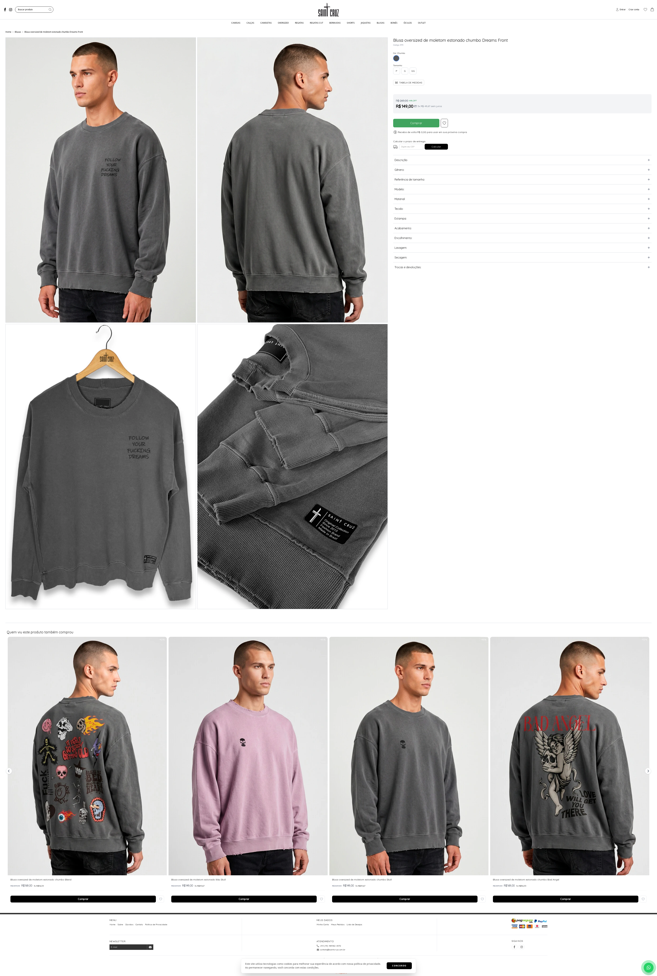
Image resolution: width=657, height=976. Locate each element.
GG (413, 70)
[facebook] (5, 9)
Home (8, 31)
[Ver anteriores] (9, 771)
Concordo (399, 965)
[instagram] (10, 9)
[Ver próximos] (648, 771)
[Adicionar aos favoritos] (160, 899)
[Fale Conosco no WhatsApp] (649, 968)
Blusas (18, 31)
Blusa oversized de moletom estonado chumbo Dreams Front (53, 31)
